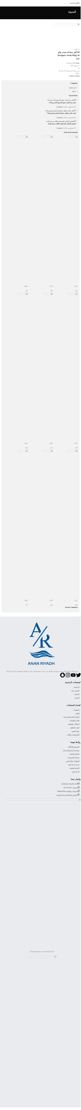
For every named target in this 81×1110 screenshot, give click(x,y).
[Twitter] (78, 675)
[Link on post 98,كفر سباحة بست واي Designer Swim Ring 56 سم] (40, 553)
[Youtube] (73, 675)
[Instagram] (67, 675)
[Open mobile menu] (2, 3)
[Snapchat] (62, 675)
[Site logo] (75, 3)
